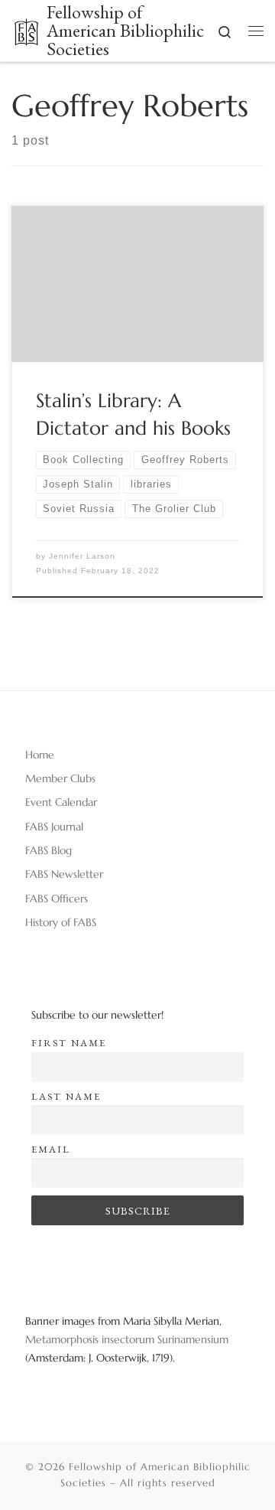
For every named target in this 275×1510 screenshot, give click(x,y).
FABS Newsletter (64, 874)
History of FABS (60, 922)
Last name (66, 1096)
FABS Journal (54, 826)
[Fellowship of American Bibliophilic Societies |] (26, 29)
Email (50, 1149)
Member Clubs (60, 778)
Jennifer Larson (82, 556)
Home (39, 755)
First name (68, 1042)
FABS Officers (56, 898)
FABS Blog (48, 850)
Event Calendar (61, 802)
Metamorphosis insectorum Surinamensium (126, 1339)
